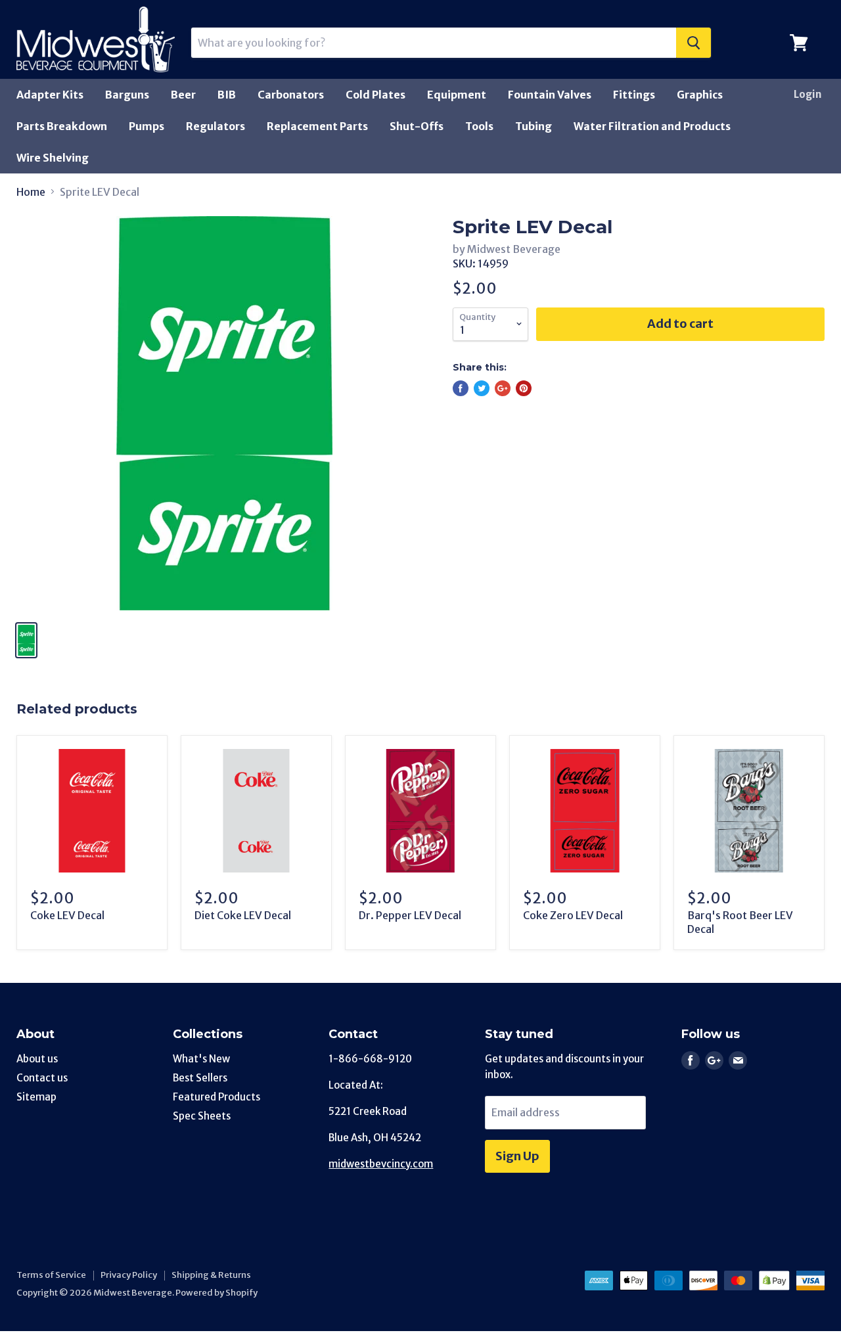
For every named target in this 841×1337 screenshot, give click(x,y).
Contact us (42, 1078)
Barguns (127, 94)
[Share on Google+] (503, 388)
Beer (183, 94)
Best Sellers (200, 1078)
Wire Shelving (52, 157)
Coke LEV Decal (67, 915)
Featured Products (216, 1097)
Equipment (456, 94)
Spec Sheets (202, 1116)
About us (37, 1059)
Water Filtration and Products (652, 126)
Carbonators (291, 94)
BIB (226, 94)
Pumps (146, 126)
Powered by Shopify (216, 1292)
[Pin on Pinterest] (524, 388)
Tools (479, 126)
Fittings (634, 94)
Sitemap (36, 1097)
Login (807, 94)
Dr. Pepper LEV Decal (410, 915)
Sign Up (517, 1156)
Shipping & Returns (211, 1274)
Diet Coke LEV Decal (242, 915)
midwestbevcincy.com (381, 1164)
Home (30, 192)
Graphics (700, 94)
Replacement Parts (317, 126)
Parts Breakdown (61, 126)
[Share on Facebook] (460, 388)
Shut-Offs (416, 126)
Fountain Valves (549, 94)
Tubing (533, 126)
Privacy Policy (129, 1274)
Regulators (215, 126)
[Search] (693, 43)
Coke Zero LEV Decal (573, 915)
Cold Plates (375, 94)
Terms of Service (51, 1274)
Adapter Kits (49, 94)
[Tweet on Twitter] (481, 388)
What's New (201, 1059)
